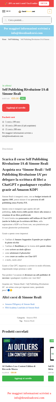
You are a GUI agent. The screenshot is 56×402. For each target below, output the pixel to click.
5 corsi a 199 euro (12, 122)
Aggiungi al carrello (15, 107)
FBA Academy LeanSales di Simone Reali (22, 308)
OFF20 (44, 3)
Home (4, 39)
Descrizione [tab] (7, 149)
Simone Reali (29, 321)
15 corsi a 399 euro (13, 129)
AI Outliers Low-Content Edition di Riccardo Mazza (18, 367)
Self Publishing (13, 39)
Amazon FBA (31, 318)
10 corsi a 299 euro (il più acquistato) (20, 126)
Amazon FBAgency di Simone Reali (20, 304)
